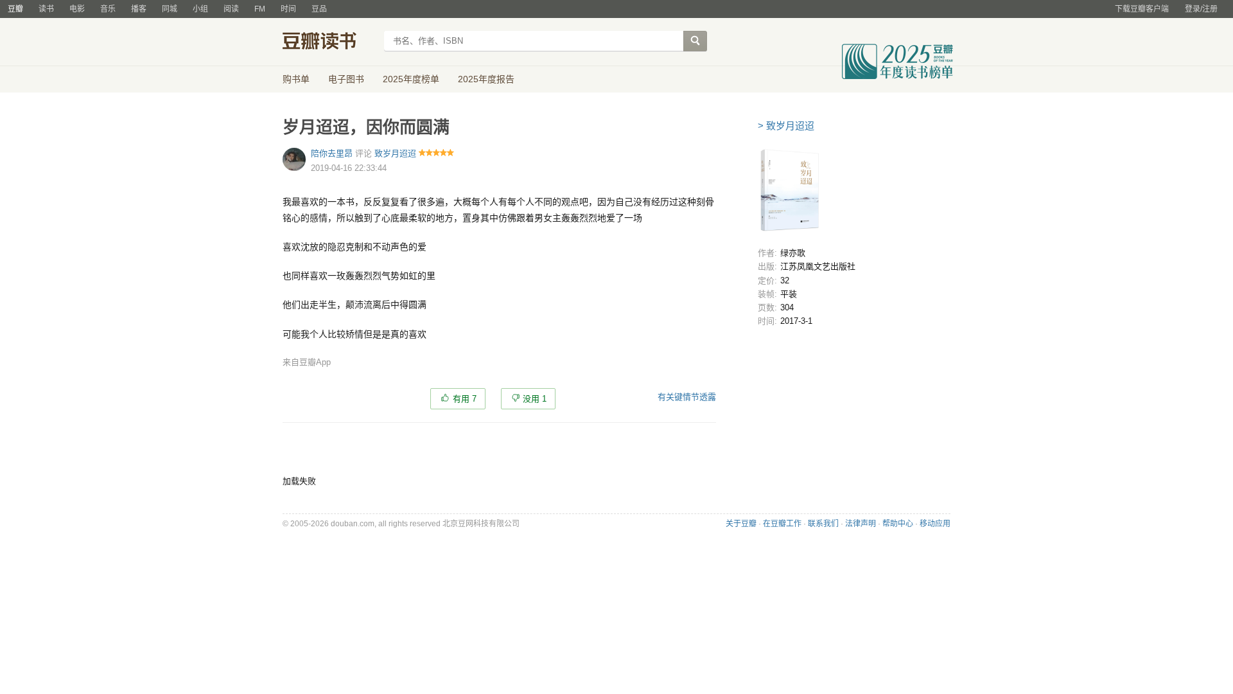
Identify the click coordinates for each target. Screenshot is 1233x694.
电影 (77, 8)
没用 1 (535, 399)
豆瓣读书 (329, 42)
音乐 (108, 8)
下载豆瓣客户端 (1142, 8)
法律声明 (860, 523)
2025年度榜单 (411, 79)
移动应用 (935, 523)
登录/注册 (1201, 8)
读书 (46, 8)
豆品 (319, 8)
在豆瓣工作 (782, 523)
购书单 (296, 79)
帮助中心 (897, 523)
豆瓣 (15, 8)
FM (259, 8)
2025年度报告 (486, 79)
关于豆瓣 (741, 523)
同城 (169, 8)
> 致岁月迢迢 (786, 125)
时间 (288, 8)
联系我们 (823, 523)
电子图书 (346, 79)
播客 (138, 8)
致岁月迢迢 (395, 153)
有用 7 (465, 399)
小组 (200, 8)
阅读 (231, 8)
